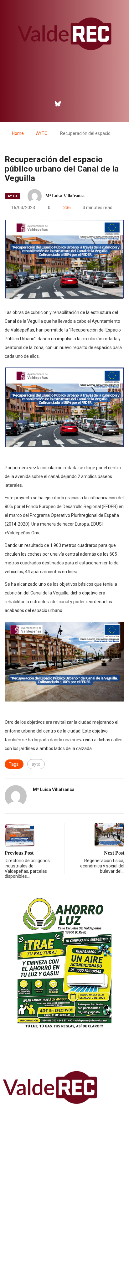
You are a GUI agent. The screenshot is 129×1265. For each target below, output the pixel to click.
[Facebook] (44, 104)
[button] (64, 86)
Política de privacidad (64, 1244)
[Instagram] (71, 104)
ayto (36, 764)
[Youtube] (85, 104)
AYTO (42, 133)
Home (18, 133)
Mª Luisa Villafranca (65, 195)
